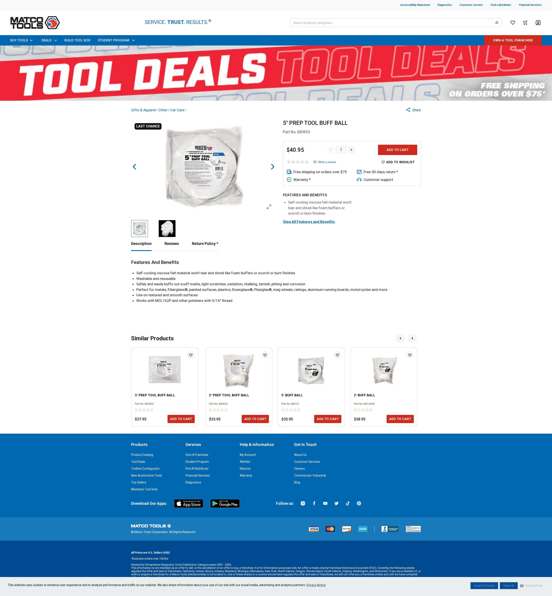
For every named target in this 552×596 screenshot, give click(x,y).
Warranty (246, 475)
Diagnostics (193, 482)
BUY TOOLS (19, 40)
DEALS (46, 40)
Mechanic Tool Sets (144, 489)
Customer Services (307, 461)
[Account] (538, 22)
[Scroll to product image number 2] (167, 228)
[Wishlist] (512, 22)
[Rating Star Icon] (136, 409)
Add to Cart (398, 150)
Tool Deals (138, 461)
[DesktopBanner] (276, 73)
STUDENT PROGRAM (113, 40)
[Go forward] (272, 166)
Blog (297, 482)
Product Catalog (142, 454)
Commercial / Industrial (310, 475)
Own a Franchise (196, 454)
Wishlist (245, 461)
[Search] (497, 22)
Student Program (197, 461)
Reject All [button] (508, 585)
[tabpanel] (276, 281)
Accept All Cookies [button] (484, 585)
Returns (245, 468)
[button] (531, 585)
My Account (248, 454)
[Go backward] (134, 166)
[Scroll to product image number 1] (139, 228)
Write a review (327, 162)
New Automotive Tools (146, 475)
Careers (299, 468)
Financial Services (197, 475)
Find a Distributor (197, 468)
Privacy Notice (316, 585)
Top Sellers (138, 482)
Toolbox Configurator (145, 468)
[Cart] (525, 22)
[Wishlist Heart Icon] (191, 355)
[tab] (141, 243)
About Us (300, 454)
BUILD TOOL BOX (77, 40)
